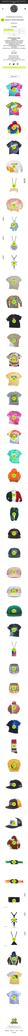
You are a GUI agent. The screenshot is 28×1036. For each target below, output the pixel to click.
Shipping (7, 1030)
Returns (12, 1030)
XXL (14, 34)
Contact (14, 1032)
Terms (16, 1030)
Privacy (21, 1030)
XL (19, 32)
